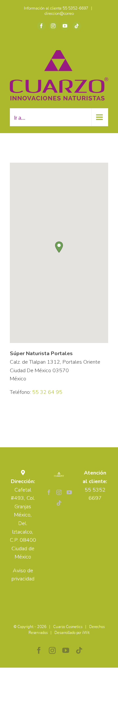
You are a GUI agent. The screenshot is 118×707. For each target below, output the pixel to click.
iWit (85, 632)
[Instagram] (59, 492)
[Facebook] (48, 492)
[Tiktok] (59, 503)
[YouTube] (69, 492)
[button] (59, 247)
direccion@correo (59, 13)
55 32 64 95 (47, 392)
